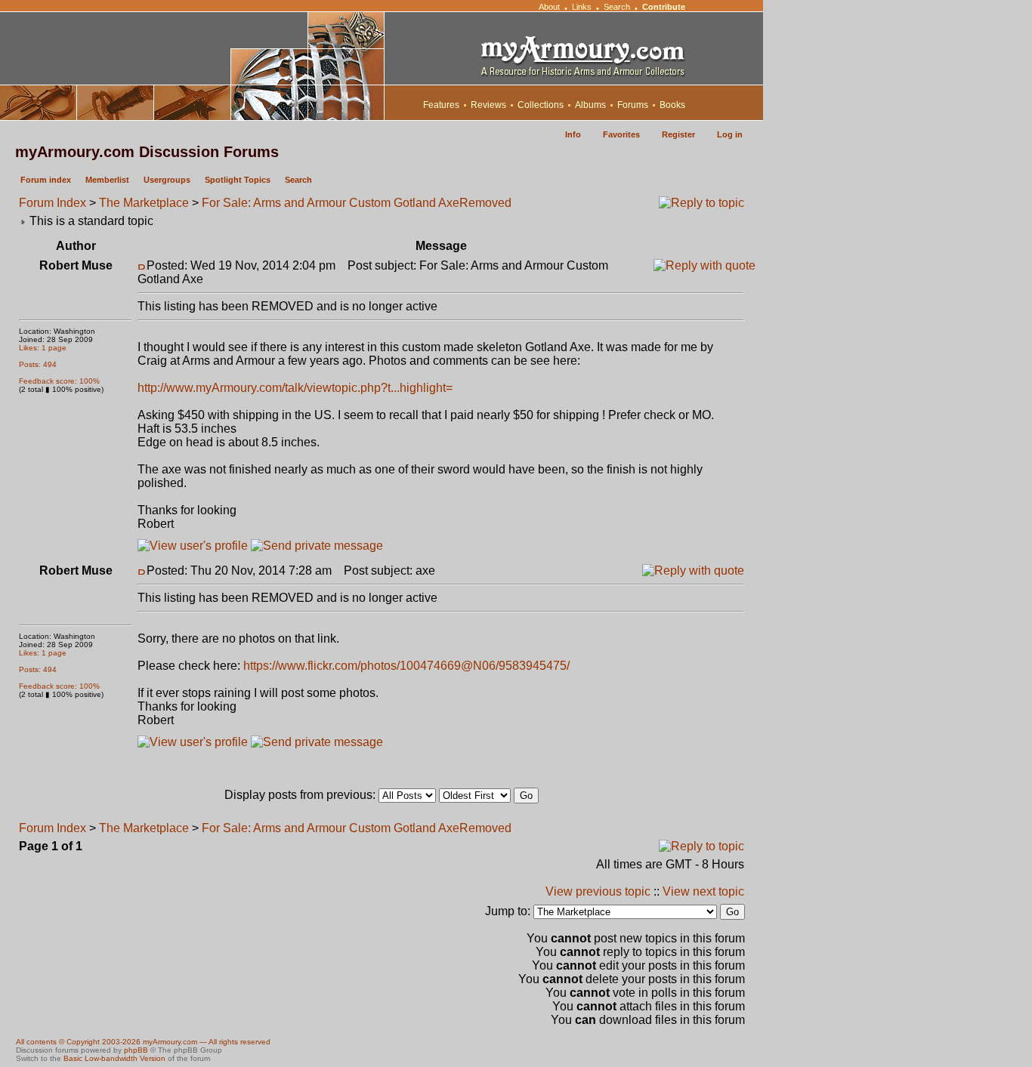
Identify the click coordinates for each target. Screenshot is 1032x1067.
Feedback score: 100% (59, 381)
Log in (730, 134)
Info (573, 134)
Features (441, 105)
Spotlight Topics (237, 179)
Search (616, 6)
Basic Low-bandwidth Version (114, 1058)
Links (582, 6)
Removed (485, 202)
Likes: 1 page (42, 348)
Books (672, 105)
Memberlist (107, 179)
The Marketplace (144, 202)
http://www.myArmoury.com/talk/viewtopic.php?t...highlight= (295, 387)
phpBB (136, 1050)
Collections (540, 105)
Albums (590, 105)
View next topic (703, 891)
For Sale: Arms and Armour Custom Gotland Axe (330, 202)
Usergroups (167, 179)
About (549, 6)
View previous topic (597, 891)
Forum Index (52, 202)
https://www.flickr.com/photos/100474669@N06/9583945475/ (406, 665)
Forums (632, 105)
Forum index (45, 179)
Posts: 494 (38, 364)
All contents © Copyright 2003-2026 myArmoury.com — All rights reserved (143, 1042)
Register (678, 134)
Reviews (488, 105)
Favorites (621, 134)
